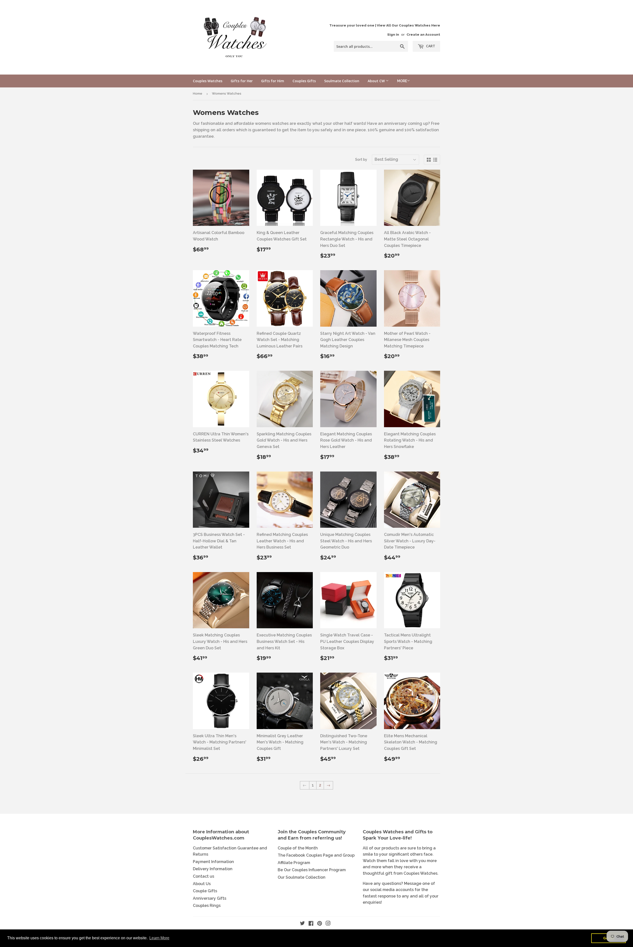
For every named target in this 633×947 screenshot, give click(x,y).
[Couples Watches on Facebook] (311, 923)
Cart (430, 46)
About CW (377, 81)
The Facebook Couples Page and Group (316, 855)
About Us (202, 883)
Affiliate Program (294, 862)
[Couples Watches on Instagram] (328, 923)
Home (197, 93)
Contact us (203, 876)
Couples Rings (207, 905)
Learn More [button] (159, 938)
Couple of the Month (298, 848)
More (402, 81)
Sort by (361, 159)
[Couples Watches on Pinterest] (319, 923)
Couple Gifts (205, 891)
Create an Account (423, 34)
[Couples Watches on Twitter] (302, 923)
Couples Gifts (304, 81)
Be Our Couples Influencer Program (312, 870)
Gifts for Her (242, 81)
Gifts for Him (272, 81)
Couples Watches (207, 81)
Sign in (393, 34)
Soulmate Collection (341, 81)
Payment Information (213, 861)
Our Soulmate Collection (301, 877)
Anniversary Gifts (209, 898)
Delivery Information (212, 869)
